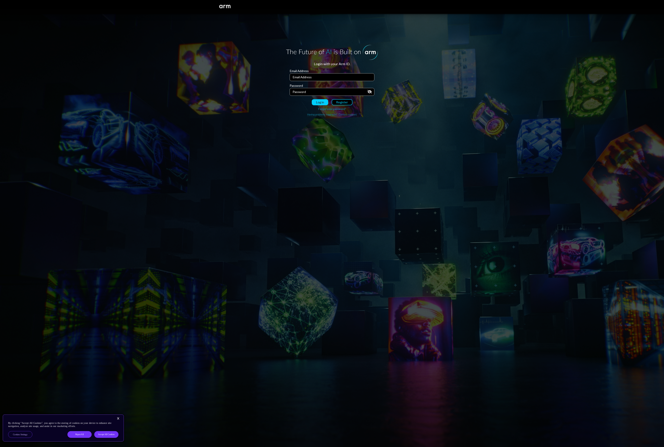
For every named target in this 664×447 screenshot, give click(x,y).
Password (296, 85)
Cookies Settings (20, 434)
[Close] (118, 418)
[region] (63, 428)
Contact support (348, 114)
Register (342, 102)
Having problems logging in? (322, 114)
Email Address (299, 71)
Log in (320, 102)
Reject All (79, 434)
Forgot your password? (332, 108)
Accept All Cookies (106, 434)
